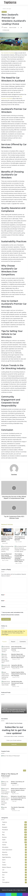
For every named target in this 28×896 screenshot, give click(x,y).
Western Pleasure (6, 867)
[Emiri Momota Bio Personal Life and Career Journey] (6, 649)
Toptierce (4, 822)
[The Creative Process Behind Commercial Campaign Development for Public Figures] (21, 549)
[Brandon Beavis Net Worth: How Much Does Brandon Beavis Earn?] (6, 658)
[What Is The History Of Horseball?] (5, 784)
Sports (3, 859)
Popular (4, 641)
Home (4, 8)
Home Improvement (7, 849)
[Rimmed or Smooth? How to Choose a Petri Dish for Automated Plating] (5, 800)
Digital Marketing (6, 857)
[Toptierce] (10, 2)
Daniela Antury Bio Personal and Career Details (17, 683)
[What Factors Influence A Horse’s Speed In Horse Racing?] (5, 791)
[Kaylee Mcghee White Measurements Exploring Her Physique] (6, 675)
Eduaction (4, 852)
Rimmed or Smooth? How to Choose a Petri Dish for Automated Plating (18, 798)
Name (3, 594)
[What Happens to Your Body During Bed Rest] (21, 531)
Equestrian (4, 872)
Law (3, 869)
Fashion (4, 844)
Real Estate (5, 854)
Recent (13, 641)
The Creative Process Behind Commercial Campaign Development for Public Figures (19, 557)
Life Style (8, 8)
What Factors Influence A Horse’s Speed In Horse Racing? (18, 790)
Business (4, 837)
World (3, 824)
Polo (3, 877)
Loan (3, 879)
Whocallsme (5, 847)
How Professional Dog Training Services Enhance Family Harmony (6, 556)
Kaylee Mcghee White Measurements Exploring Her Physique (18, 674)
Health (3, 839)
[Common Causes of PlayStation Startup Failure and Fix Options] (7, 531)
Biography (4, 827)
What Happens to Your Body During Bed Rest (20, 538)
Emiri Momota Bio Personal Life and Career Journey (18, 648)
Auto (3, 874)
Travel (3, 862)
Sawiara (5, 27)
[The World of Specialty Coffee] (5, 809)
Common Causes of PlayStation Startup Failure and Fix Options (7, 539)
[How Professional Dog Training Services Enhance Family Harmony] (7, 549)
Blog (3, 834)
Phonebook (5, 829)
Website (3, 606)
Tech (3, 832)
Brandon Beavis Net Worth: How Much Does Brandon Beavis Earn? (18, 656)
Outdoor (4, 864)
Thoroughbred (5, 882)
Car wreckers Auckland (8, 53)
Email (3, 600)
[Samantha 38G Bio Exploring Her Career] (6, 667)
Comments (23, 641)
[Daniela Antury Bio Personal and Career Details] (6, 684)
